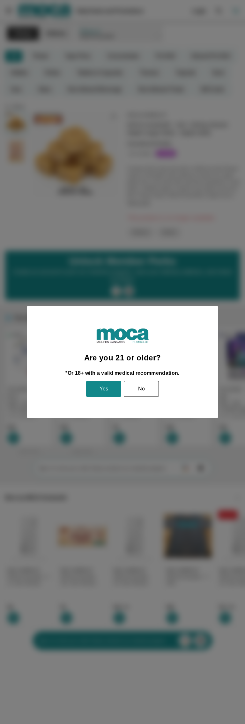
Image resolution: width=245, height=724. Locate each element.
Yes (104, 388)
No (141, 388)
